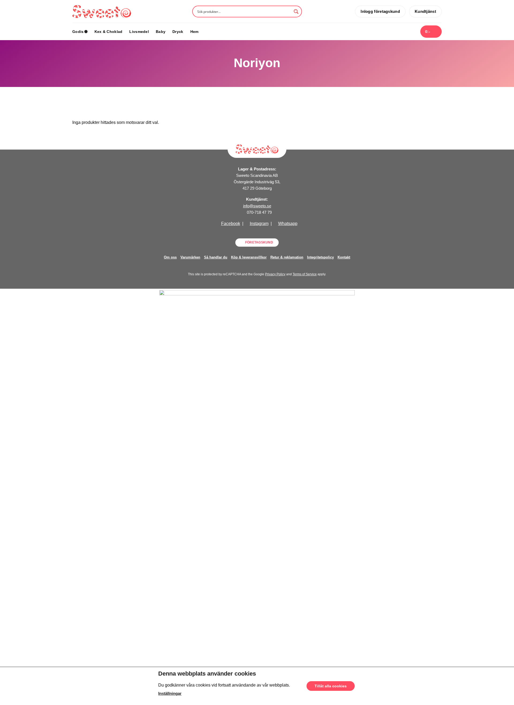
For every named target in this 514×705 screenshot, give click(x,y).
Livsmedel (139, 31)
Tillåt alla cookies (331, 686)
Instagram (259, 223)
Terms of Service (305, 274)
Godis (78, 31)
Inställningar (170, 693)
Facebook (230, 223)
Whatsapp (287, 223)
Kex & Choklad (109, 31)
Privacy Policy (275, 274)
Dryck (177, 31)
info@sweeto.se (257, 206)
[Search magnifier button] (296, 11)
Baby (160, 31)
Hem (194, 31)
